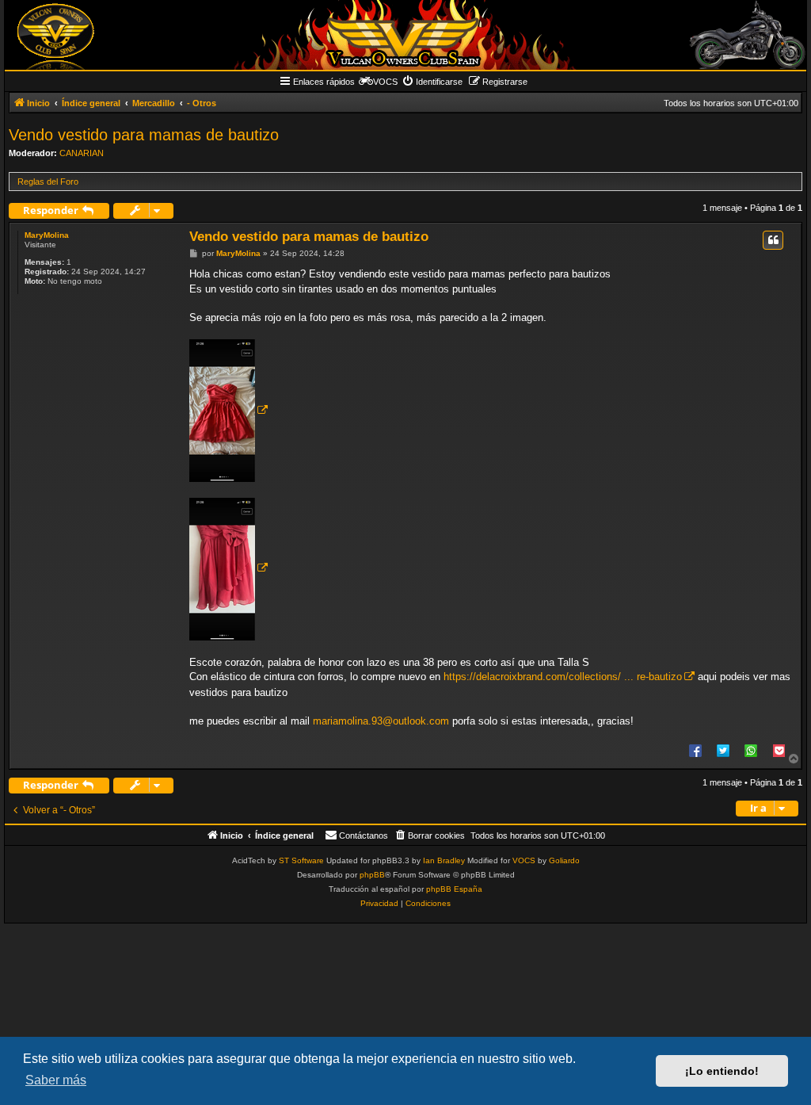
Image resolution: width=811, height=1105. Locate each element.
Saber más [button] (55, 1080)
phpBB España (454, 889)
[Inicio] (405, 35)
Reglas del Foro (47, 181)
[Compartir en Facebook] (695, 750)
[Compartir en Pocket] (778, 750)
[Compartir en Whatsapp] (750, 750)
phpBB (372, 874)
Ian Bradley (444, 860)
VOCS (523, 860)
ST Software (301, 860)
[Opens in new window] (228, 411)
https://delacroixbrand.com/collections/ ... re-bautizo (563, 676)
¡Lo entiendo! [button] (722, 1071)
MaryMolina (47, 235)
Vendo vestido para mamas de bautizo (144, 134)
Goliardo (564, 860)
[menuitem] (432, 81)
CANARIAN (81, 153)
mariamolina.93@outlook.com (381, 721)
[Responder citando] (773, 240)
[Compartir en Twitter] (723, 750)
